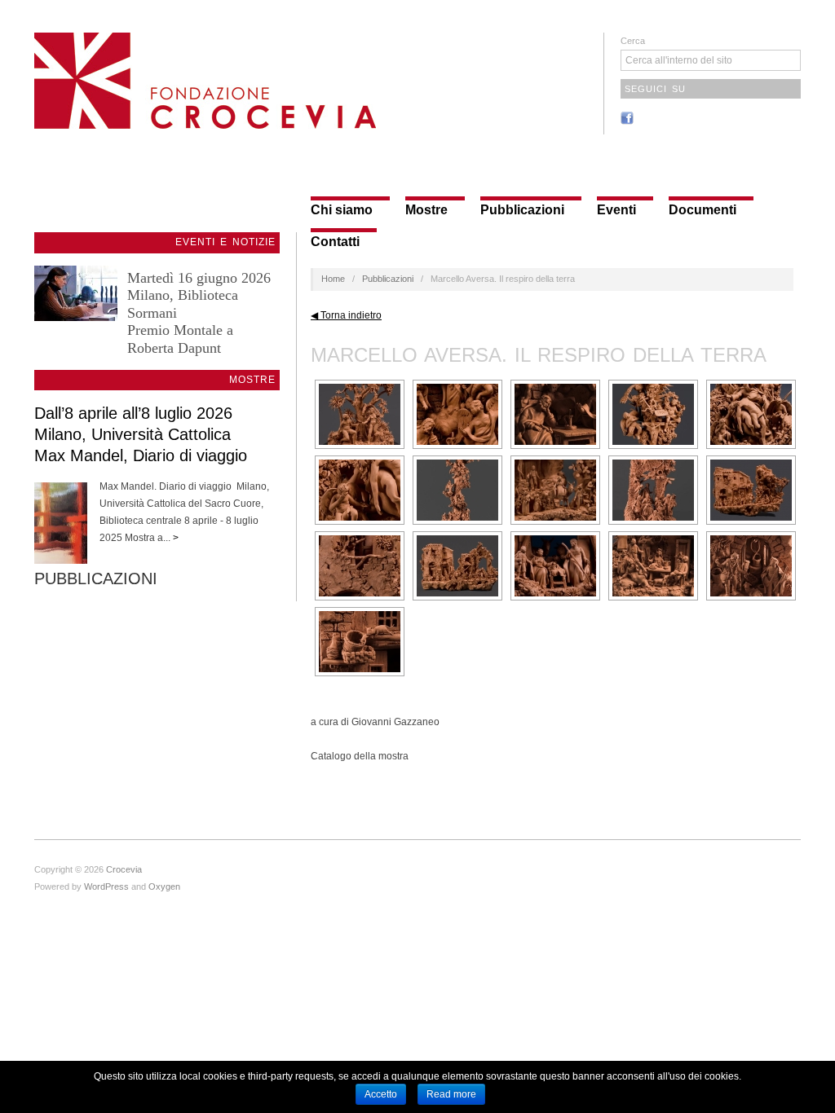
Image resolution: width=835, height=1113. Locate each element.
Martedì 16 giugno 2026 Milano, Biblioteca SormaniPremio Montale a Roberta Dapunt (199, 313)
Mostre (426, 210)
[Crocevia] (205, 78)
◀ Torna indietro (346, 315)
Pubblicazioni (522, 210)
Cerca (633, 41)
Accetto (380, 1094)
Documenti (702, 210)
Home (333, 279)
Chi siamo (342, 210)
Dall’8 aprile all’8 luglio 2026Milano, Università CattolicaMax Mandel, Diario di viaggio (140, 434)
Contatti (335, 242)
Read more (451, 1094)
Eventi (616, 210)
